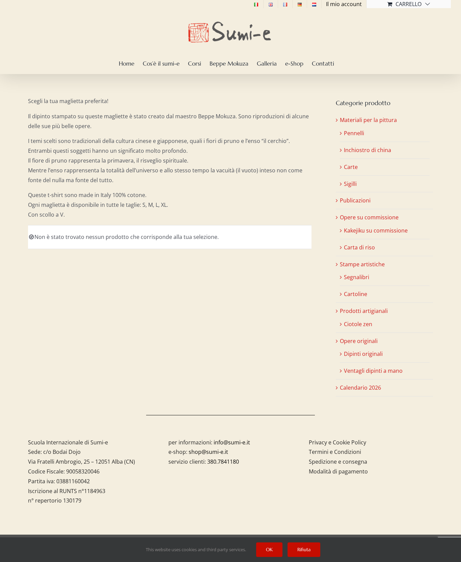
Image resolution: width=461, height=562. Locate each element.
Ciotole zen (358, 324)
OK (269, 549)
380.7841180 (223, 461)
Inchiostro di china (367, 150)
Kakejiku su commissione (376, 230)
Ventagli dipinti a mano (373, 370)
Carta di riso (359, 247)
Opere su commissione (369, 217)
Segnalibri (356, 277)
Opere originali (359, 341)
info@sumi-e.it (232, 442)
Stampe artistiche (362, 264)
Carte (351, 167)
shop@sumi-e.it (208, 452)
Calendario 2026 (360, 387)
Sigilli (350, 184)
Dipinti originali (363, 354)
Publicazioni (355, 200)
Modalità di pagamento (338, 471)
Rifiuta (303, 549)
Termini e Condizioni (335, 452)
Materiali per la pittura (368, 120)
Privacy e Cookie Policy (337, 442)
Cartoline (355, 294)
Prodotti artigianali (364, 311)
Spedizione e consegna (338, 461)
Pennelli (354, 133)
